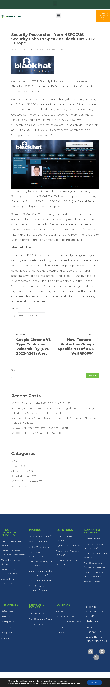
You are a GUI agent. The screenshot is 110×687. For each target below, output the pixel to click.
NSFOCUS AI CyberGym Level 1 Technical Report (39, 428)
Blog (32, 49)
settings (79, 684)
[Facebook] (90, 651)
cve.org (59, 125)
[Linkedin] (102, 651)
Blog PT (15, 466)
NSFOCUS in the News (24, 481)
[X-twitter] (96, 657)
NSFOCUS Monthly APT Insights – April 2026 (37, 433)
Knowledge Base (21, 476)
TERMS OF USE (94, 632)
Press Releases (20, 486)
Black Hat (40, 255)
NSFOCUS (19, 49)
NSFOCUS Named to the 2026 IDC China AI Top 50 (40, 403)
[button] (55, 3)
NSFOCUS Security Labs (42, 81)
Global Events (19, 471)
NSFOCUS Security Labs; (31, 315)
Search (15, 370)
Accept (94, 682)
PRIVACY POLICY (95, 627)
